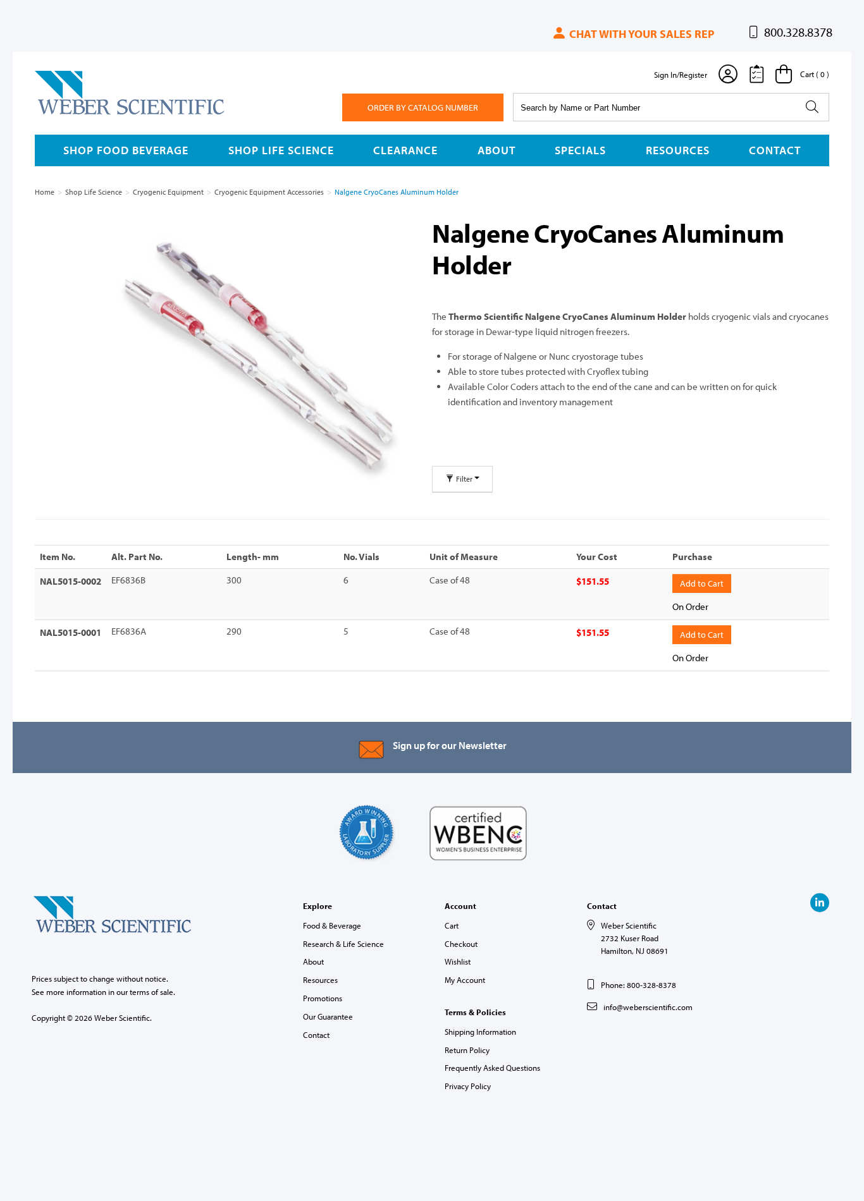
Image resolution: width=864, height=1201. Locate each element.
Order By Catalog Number (422, 107)
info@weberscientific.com (648, 1007)
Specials (580, 150)
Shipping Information (480, 1032)
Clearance (405, 150)
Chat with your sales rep (640, 34)
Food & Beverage (332, 925)
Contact (775, 150)
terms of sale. (152, 992)
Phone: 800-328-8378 (638, 985)
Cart (452, 925)
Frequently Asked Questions (492, 1068)
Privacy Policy (468, 1086)
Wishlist (458, 961)
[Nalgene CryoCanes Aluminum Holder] (258, 358)
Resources (678, 150)
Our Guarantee (328, 1016)
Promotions (322, 998)
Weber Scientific (64, 113)
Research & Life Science (343, 944)
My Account (465, 980)
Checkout (461, 944)
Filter (464, 479)
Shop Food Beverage (125, 150)
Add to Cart (702, 583)
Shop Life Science (281, 150)
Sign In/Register (680, 75)
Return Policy (467, 1050)
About (496, 150)
